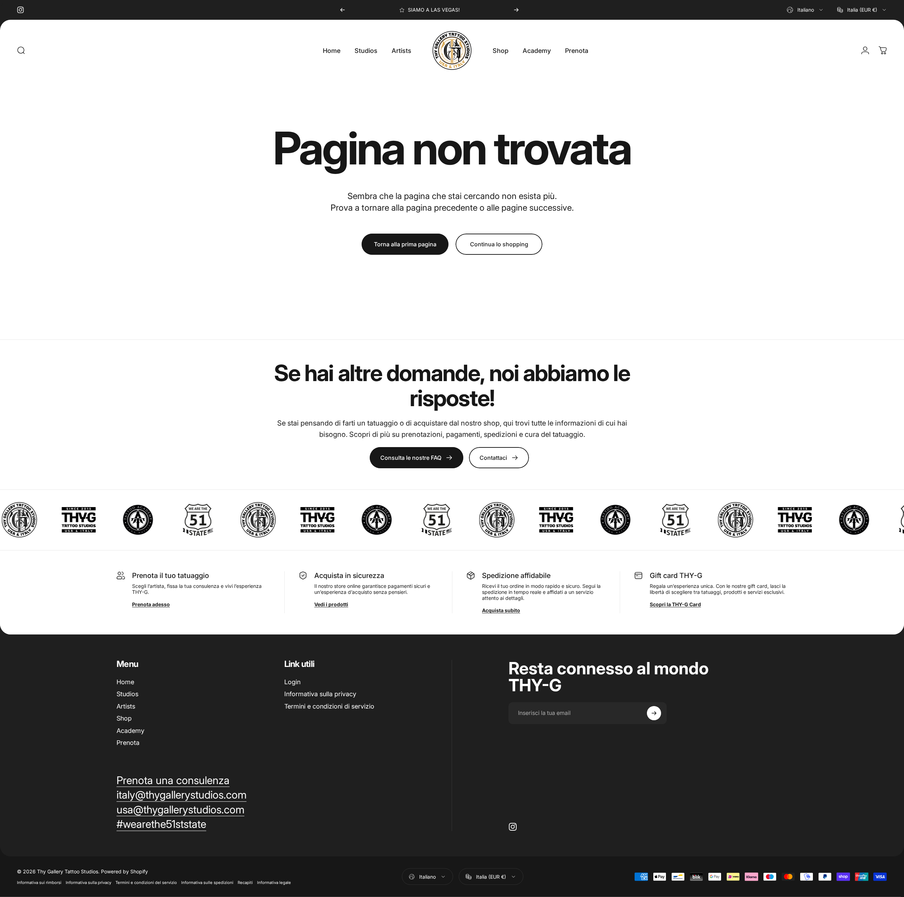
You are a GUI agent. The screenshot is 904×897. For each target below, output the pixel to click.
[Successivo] (516, 10)
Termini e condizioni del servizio (146, 882)
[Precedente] (342, 10)
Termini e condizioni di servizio (329, 706)
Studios (127, 694)
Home (125, 682)
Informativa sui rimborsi (39, 882)
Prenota (128, 742)
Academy (130, 730)
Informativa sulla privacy (320, 694)
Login (292, 682)
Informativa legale (274, 882)
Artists (126, 706)
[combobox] (805, 10)
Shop (124, 718)
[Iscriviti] (654, 713)
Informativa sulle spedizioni (207, 882)
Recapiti (245, 882)
